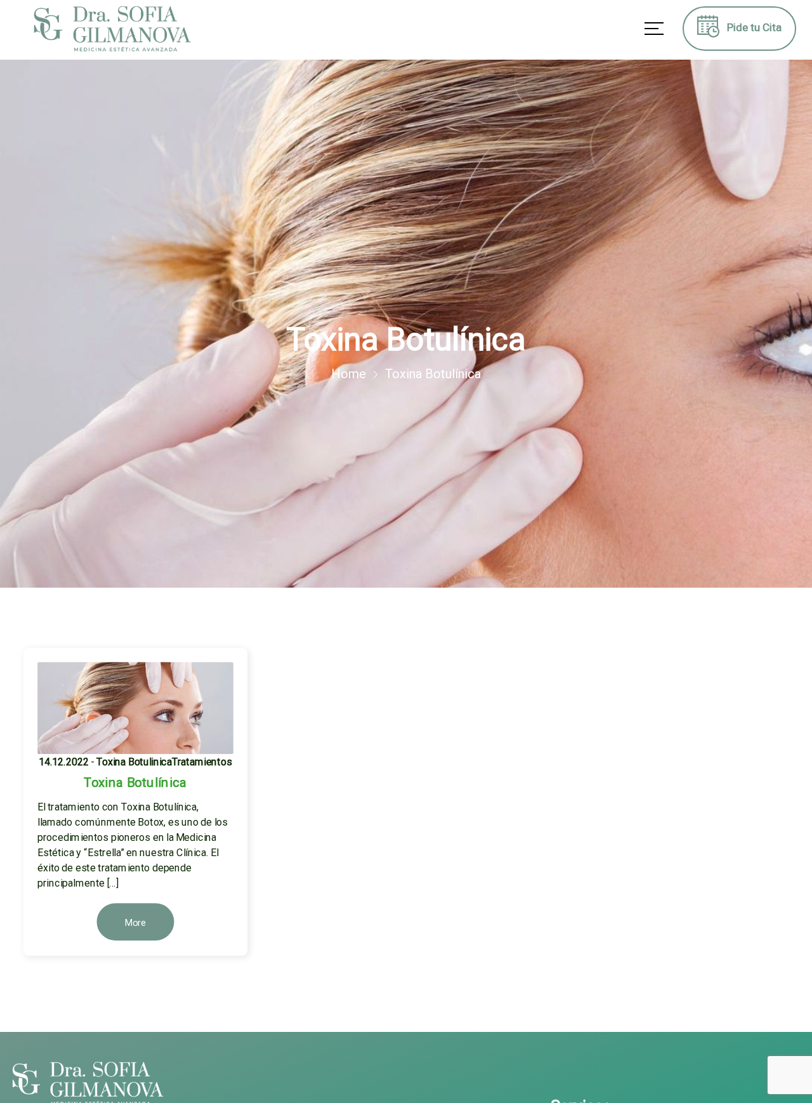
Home (348, 373)
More (135, 922)
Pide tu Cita (750, 27)
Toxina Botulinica (134, 762)
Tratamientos (202, 762)
